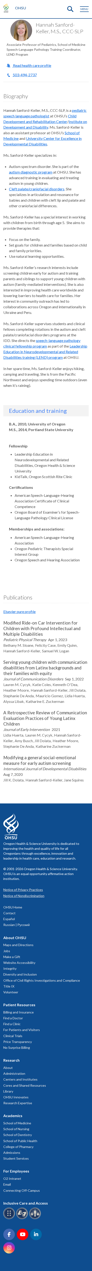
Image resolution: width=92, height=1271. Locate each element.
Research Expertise (17, 1103)
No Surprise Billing (16, 1047)
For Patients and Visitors (21, 1030)
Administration (14, 1073)
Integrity (10, 968)
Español (9, 919)
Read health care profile (31, 65)
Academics (12, 1115)
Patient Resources (19, 1004)
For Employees (16, 1171)
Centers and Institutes (20, 1079)
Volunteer (10, 992)
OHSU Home (12, 907)
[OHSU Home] (7, 8)
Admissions (11, 1153)
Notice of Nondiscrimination (23, 896)
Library (8, 1091)
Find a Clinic (12, 1024)
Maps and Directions (18, 945)
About (8, 1068)
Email (7, 1184)
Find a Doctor (13, 1018)
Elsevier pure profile (19, 611)
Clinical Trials (12, 1036)
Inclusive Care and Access (25, 1203)
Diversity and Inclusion (20, 974)
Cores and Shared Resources (24, 1085)
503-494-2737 (25, 75)
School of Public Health (20, 1141)
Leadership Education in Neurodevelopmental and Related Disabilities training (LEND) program (45, 352)
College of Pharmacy (18, 1147)
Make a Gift (11, 957)
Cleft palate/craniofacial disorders (36, 189)
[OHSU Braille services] (9, 1218)
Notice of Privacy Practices (23, 890)
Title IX (8, 986)
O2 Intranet (12, 1178)
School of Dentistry (17, 1135)
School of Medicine (17, 1123)
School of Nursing (16, 1129)
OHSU (20, 8)
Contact (9, 913)
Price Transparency (17, 1042)
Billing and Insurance (18, 1012)
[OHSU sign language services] (22, 1218)
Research (11, 1060)
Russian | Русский (16, 925)
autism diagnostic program (30, 172)
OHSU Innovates (16, 1097)
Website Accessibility (19, 963)
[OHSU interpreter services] (35, 1218)
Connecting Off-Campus (21, 1190)
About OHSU (14, 937)
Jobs (6, 951)
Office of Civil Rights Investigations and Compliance (41, 980)
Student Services (16, 1158)
